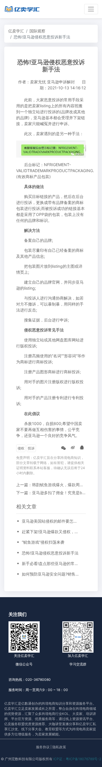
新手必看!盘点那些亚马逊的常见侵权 (51, 563)
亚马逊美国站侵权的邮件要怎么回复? (51, 521)
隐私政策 (59, 747)
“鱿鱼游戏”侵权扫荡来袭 (43, 542)
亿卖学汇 (16, 30)
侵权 (21, 448)
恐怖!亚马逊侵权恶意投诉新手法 (50, 552)
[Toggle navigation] (91, 9)
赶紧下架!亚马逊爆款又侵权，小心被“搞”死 (51, 531)
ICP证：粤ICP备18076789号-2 (77, 759)
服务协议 (43, 747)
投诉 (31, 448)
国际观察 (37, 30)
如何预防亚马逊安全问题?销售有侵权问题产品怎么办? (51, 574)
